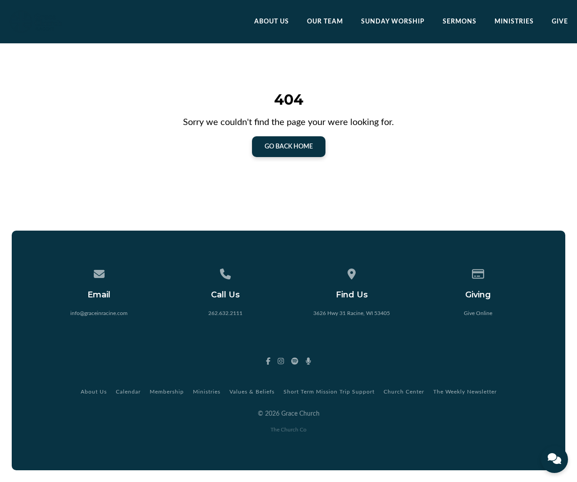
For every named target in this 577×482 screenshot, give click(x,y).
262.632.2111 (225, 313)
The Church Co (288, 429)
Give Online (478, 313)
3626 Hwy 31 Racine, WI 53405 (351, 313)
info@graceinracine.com (99, 313)
